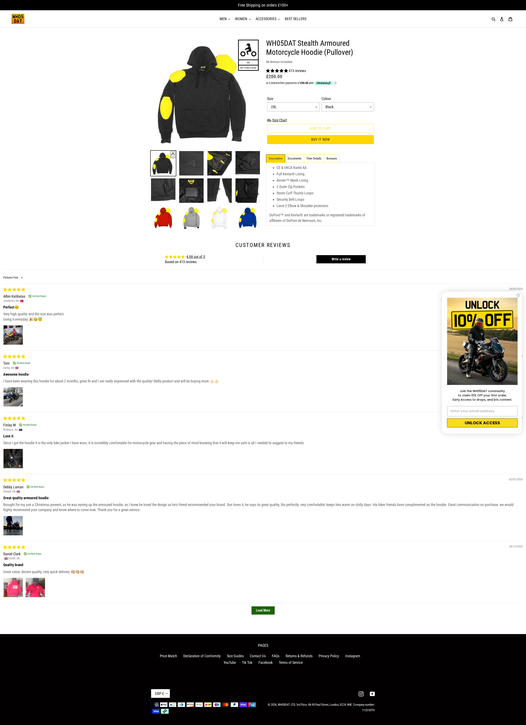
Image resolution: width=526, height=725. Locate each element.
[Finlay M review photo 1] (13, 458)
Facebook (265, 662)
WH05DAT (284, 705)
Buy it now (320, 139)
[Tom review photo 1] (13, 397)
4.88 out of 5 (195, 257)
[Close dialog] (518, 295)
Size (270, 98)
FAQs (275, 656)
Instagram (352, 656)
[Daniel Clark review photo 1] (13, 587)
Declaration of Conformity (202, 656)
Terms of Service (291, 662)
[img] (14, 289)
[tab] (275, 158)
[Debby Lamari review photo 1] (13, 526)
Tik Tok (247, 662)
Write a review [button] (341, 259)
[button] (277, 71)
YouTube (230, 662)
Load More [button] (263, 610)
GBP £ (159, 693)
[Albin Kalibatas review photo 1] (13, 335)
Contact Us (258, 656)
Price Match (168, 656)
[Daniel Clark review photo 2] (35, 587)
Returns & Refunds (299, 656)
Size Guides (235, 656)
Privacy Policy (329, 656)
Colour (326, 98)
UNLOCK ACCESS (482, 423)
